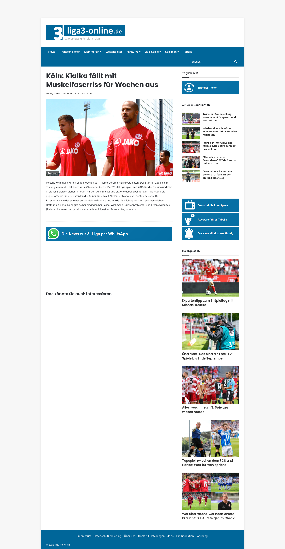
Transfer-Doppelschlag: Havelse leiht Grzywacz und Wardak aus (219, 117)
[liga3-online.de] (85, 32)
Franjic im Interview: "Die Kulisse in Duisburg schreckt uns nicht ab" (220, 146)
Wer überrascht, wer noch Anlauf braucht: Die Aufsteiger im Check (208, 516)
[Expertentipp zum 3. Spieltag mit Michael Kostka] (210, 278)
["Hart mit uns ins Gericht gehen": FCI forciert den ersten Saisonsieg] (191, 176)
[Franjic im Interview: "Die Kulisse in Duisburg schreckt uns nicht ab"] (191, 147)
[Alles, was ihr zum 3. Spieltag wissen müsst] (210, 385)
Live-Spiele (152, 51)
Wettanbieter (114, 51)
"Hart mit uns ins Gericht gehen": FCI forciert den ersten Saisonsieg (217, 175)
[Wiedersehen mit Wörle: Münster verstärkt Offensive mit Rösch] (191, 133)
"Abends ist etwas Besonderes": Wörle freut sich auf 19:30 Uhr (220, 160)
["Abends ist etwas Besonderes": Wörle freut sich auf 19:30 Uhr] (191, 162)
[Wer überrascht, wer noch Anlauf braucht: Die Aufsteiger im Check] (210, 491)
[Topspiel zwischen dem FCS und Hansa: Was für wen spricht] (210, 438)
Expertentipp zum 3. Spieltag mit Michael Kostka (208, 302)
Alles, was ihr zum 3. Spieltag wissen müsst (205, 409)
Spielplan (171, 51)
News (51, 51)
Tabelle (187, 51)
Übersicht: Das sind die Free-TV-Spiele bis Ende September (208, 356)
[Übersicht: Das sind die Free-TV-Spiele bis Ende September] (210, 331)
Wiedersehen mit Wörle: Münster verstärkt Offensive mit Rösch (220, 132)
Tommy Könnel (53, 93)
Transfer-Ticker (70, 51)
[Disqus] (109, 471)
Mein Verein (91, 51)
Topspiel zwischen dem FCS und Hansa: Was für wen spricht (207, 462)
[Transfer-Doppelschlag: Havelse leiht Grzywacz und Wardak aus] (191, 119)
